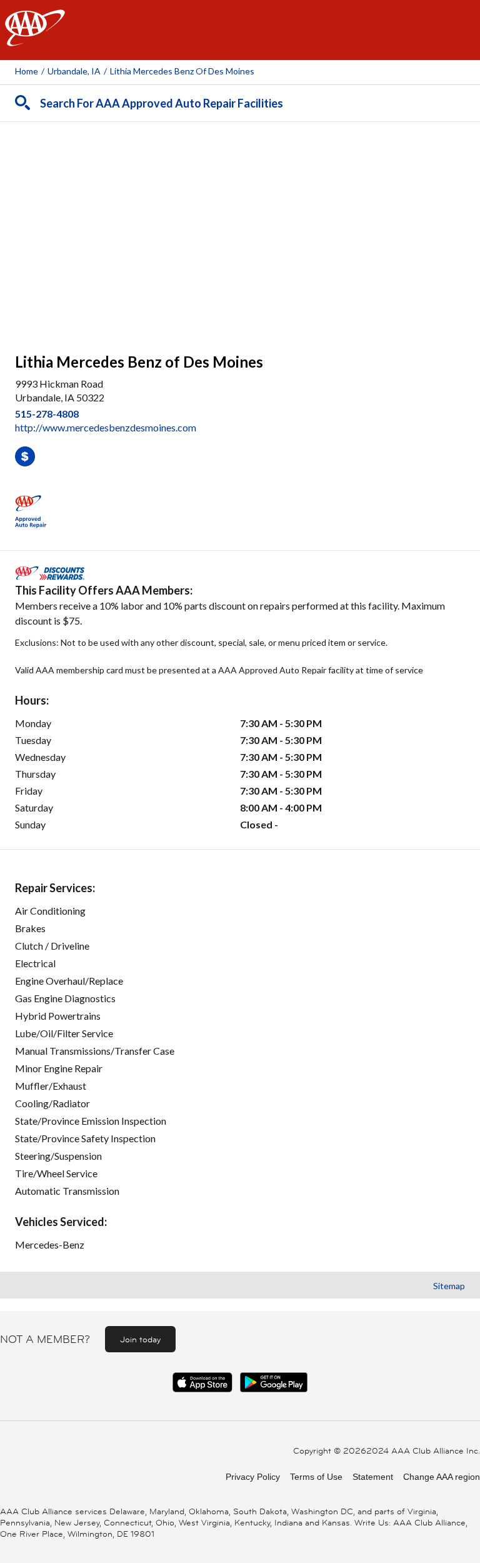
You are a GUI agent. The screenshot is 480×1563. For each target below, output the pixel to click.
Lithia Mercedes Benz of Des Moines (182, 71)
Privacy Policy (253, 1477)
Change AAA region (441, 1477)
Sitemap (449, 1285)
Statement (372, 1477)
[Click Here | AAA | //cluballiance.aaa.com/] (35, 38)
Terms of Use (316, 1477)
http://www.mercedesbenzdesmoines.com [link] (105, 427)
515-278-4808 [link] (47, 414)
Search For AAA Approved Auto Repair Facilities (161, 103)
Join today (140, 1339)
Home (26, 71)
